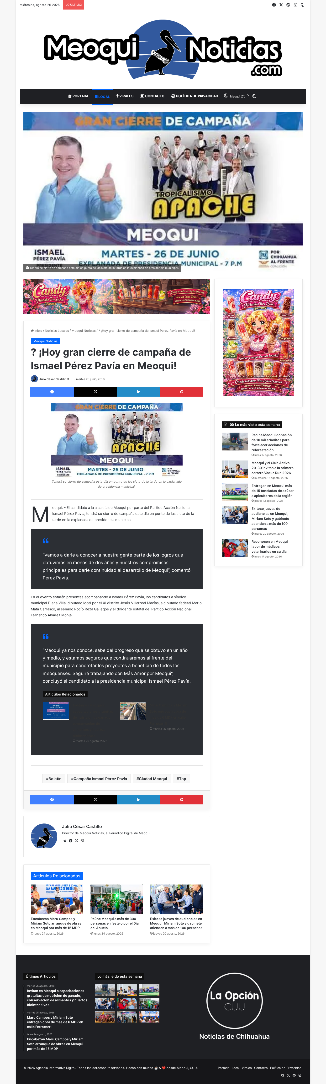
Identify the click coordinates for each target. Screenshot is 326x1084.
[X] (95, 392)
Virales (126, 96)
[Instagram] (82, 841)
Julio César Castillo (52, 379)
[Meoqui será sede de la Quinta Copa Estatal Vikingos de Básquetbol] (105, 1017)
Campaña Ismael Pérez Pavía (100, 778)
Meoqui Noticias (84, 330)
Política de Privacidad (196, 96)
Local (104, 97)
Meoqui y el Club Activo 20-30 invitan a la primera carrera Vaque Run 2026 (273, 468)
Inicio (38, 330)
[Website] (65, 841)
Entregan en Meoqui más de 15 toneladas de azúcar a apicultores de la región (273, 491)
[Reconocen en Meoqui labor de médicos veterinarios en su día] (235, 548)
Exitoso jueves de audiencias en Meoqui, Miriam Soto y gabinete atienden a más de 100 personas (176, 923)
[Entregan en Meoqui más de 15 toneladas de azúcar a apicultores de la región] (235, 492)
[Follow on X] (68, 379)
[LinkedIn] (138, 392)
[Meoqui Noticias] (163, 49)
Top (182, 778)
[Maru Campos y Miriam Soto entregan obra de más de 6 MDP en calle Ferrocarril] (133, 711)
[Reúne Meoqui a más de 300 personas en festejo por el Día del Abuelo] (116, 899)
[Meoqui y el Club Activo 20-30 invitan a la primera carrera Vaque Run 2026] (235, 469)
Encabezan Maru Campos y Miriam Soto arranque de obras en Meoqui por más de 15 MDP (56, 923)
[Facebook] (52, 392)
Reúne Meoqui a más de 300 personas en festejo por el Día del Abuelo (114, 923)
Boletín (55, 778)
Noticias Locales (57, 330)
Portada (80, 96)
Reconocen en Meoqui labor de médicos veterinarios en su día (270, 546)
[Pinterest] (181, 392)
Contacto (154, 96)
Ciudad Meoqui (153, 778)
